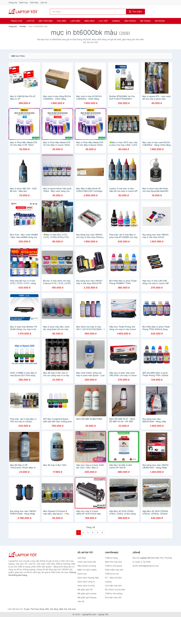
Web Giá (63, 609)
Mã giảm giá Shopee (86, 597)
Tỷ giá (26, 609)
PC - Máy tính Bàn (113, 577)
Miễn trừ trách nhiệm (87, 569)
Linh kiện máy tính (113, 585)
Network (160, 21)
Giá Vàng (54, 609)
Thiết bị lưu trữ (112, 573)
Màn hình (89, 21)
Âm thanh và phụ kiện (115, 589)
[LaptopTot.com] (22, 11)
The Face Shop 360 (39, 609)
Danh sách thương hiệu (88, 577)
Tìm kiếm (137, 11)
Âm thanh (145, 21)
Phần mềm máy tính (114, 569)
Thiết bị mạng (111, 558)
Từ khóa (22, 26)
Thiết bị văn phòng (113, 593)
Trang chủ (12, 2)
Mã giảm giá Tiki (85, 589)
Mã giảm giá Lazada (86, 593)
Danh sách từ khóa (86, 585)
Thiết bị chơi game (113, 566)
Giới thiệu (34, 2)
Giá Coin (72, 609)
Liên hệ (43, 2)
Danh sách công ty (86, 581)
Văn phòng (130, 21)
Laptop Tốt (103, 614)
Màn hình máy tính (113, 562)
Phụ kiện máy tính (113, 597)
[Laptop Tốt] (22, 554)
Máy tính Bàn (46, 21)
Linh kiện (75, 21)
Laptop (30, 21)
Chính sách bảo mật (86, 562)
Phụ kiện (61, 21)
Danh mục (23, 2)
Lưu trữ (103, 21)
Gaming (116, 21)
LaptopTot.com (89, 614)
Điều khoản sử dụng (86, 566)
